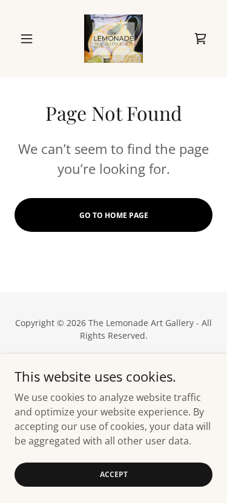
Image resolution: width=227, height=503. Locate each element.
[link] (113, 38)
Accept (114, 474)
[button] (29, 39)
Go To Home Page (113, 215)
